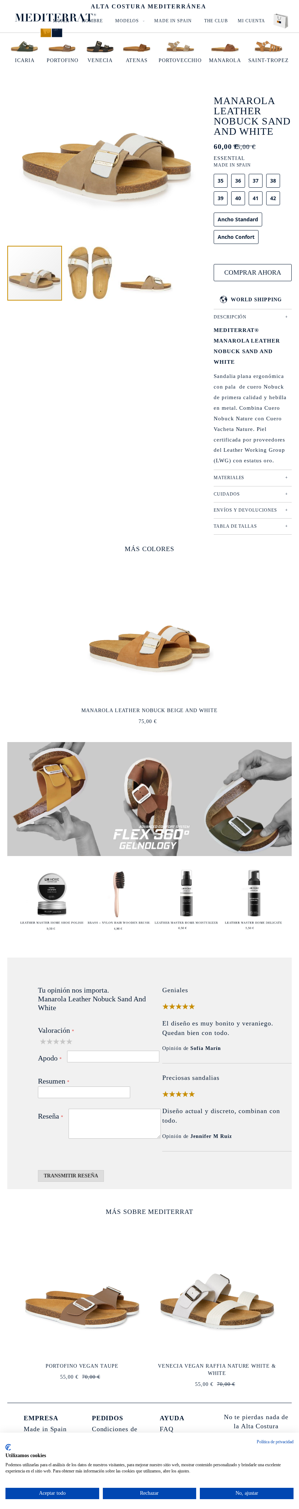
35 (221, 180)
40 (238, 198)
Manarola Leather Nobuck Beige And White (149, 710)
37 (256, 180)
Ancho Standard (238, 219)
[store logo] (55, 18)
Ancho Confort (236, 236)
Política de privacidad (275, 1441)
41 (256, 198)
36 (238, 180)
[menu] (157, 21)
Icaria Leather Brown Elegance (217, 1366)
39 (221, 198)
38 (273, 180)
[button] (90, 273)
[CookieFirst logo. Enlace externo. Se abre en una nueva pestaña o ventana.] (8, 1447)
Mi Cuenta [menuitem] (251, 20)
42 (273, 198)
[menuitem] (129, 21)
